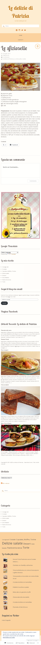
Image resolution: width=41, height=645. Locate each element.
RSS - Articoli (6, 483)
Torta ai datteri (5, 385)
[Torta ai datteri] (20, 414)
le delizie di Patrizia (8, 59)
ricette (24, 59)
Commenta (33, 181)
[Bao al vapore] (20, 374)
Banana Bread (5, 339)
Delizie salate (5, 273)
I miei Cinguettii (6, 620)
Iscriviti (4, 303)
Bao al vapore (4, 350)
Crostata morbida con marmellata (22, 582)
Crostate (4, 269)
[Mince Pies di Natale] (20, 450)
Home (20, 35)
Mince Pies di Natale (6, 423)
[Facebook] (17, 30)
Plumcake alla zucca (6, 330)
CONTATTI (20, 39)
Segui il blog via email (11, 289)
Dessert (4, 275)
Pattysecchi (6, 55)
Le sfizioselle (18, 59)
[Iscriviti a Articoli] (1, 483)
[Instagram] (19, 30)
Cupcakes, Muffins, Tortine (9, 271)
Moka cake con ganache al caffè (22, 592)
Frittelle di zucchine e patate (21, 587)
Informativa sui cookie (9, 637)
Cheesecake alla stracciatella (21, 597)
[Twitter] (22, 30)
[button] (20, 215)
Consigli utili (5, 267)
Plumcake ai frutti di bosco (20, 607)
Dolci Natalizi (5, 277)
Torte (3, 282)
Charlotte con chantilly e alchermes (23, 565)
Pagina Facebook (9, 311)
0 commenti (6, 57)
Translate (13, 254)
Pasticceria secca (6, 279)
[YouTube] (25, 30)
